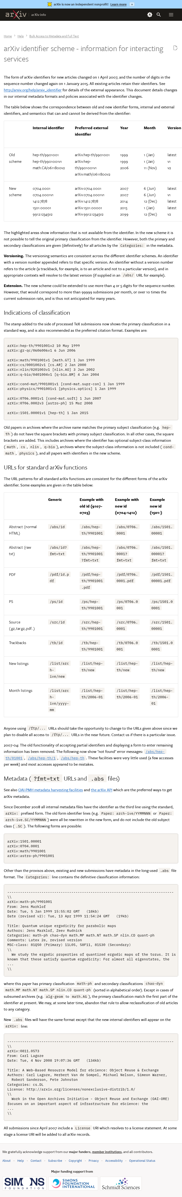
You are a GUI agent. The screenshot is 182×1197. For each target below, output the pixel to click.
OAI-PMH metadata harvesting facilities (50, 790)
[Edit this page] (175, 48)
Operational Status (142, 1160)
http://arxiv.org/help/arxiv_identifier (33, 90)
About (6, 1161)
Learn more (118, 4)
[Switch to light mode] (150, 14)
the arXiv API (101, 790)
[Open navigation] (171, 14)
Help (20, 1161)
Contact (36, 1161)
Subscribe (55, 1161)
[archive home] (16, 14)
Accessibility (114, 1161)
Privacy (94, 1161)
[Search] (159, 14)
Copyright (75, 1161)
